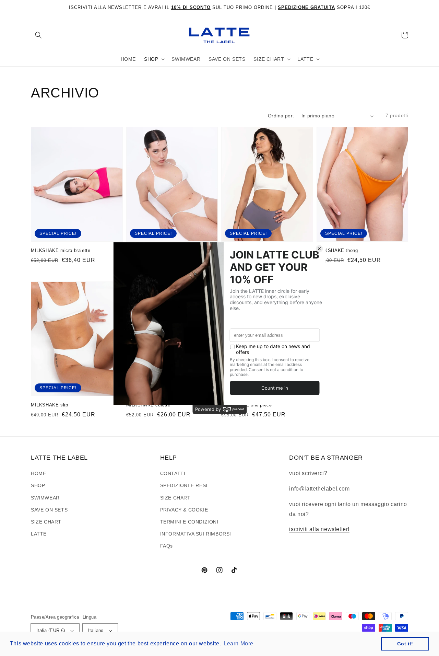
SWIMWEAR (45, 497)
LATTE (39, 534)
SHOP (38, 485)
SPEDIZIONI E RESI (183, 485)
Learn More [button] (238, 643)
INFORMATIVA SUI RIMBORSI (195, 534)
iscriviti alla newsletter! (319, 529)
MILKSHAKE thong (337, 250)
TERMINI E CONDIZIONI (189, 522)
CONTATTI (173, 473)
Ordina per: (281, 115)
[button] (38, 35)
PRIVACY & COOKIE (184, 510)
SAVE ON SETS (49, 510)
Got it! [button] (405, 643)
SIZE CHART (46, 522)
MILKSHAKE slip (49, 404)
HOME (38, 473)
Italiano (96, 630)
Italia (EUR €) (50, 630)
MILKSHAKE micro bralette (60, 250)
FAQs (166, 546)
